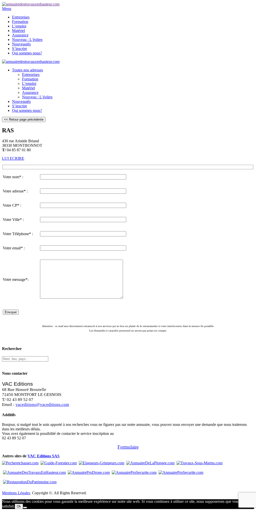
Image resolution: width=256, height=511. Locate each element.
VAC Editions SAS (44, 456)
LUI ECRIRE (13, 158)
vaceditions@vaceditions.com (42, 404)
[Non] (25, 507)
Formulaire (128, 447)
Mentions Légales (16, 493)
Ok (19, 506)
